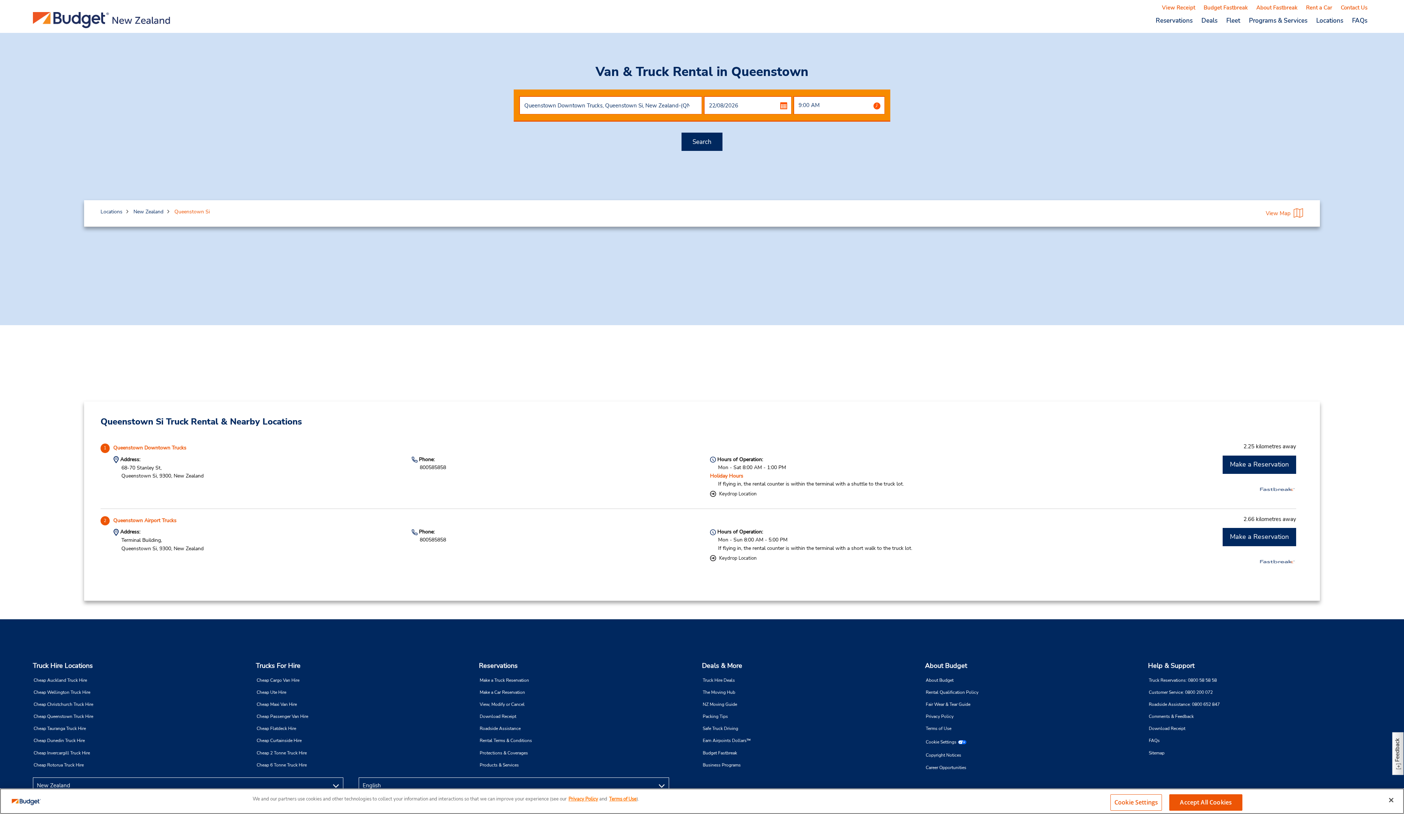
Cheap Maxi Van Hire (277, 704)
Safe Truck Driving (720, 728)
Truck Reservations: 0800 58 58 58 (1183, 680)
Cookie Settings (941, 742)
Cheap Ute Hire (271, 692)
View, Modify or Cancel (502, 704)
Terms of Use (938, 728)
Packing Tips (715, 716)
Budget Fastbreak (1226, 7)
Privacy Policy (940, 716)
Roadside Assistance (500, 728)
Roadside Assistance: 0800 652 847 (1184, 704)
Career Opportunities (946, 768)
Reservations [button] (1174, 20)
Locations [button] (1329, 20)
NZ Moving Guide (720, 704)
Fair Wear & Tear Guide (948, 704)
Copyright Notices (943, 755)
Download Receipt (498, 716)
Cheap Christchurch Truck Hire (63, 704)
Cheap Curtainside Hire (279, 740)
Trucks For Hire (278, 665)
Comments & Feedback (1171, 716)
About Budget (946, 665)
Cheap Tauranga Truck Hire (60, 728)
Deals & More (722, 665)
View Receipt (1178, 7)
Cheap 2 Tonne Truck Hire (282, 753)
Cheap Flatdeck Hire (276, 728)
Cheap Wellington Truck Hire (62, 692)
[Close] (1391, 800)
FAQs (1359, 20)
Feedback (1397, 750)
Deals (1209, 20)
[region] (702, 801)
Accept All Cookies (1206, 802)
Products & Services (499, 765)
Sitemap (1157, 753)
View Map (1278, 213)
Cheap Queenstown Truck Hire (63, 716)
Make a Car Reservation (502, 692)
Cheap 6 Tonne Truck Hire (282, 765)
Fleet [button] (1233, 20)
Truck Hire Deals (719, 680)
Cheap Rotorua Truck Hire (59, 765)
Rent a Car (1319, 7)
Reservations (498, 665)
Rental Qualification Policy (952, 692)
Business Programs (722, 765)
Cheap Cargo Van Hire (278, 680)
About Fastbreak (1277, 7)
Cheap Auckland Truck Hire (60, 680)
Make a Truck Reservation (504, 680)
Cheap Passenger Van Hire (282, 716)
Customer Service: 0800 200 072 (1181, 692)
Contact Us (1354, 7)
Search (702, 142)
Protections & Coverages (504, 753)
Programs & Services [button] (1278, 20)
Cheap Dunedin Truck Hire (59, 740)
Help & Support (1171, 665)
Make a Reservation (1259, 464)
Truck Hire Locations (63, 665)
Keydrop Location (737, 494)
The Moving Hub (719, 692)
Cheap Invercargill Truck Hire (62, 753)
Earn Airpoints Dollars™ (727, 740)
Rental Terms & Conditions (506, 740)
